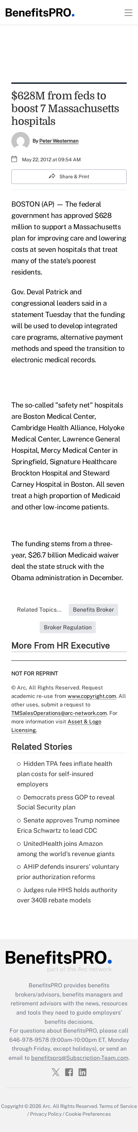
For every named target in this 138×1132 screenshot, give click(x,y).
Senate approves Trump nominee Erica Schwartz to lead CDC (68, 825)
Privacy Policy (46, 1114)
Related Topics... (39, 609)
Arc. (47, 1106)
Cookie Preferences (88, 1114)
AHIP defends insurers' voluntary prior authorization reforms (68, 871)
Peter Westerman (59, 141)
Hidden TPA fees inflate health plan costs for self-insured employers (64, 774)
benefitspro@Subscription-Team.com (79, 1058)
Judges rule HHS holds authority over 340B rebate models (67, 895)
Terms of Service (118, 1106)
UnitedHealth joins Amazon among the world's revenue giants (66, 848)
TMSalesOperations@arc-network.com (59, 713)
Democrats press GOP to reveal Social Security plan (66, 802)
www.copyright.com (92, 696)
